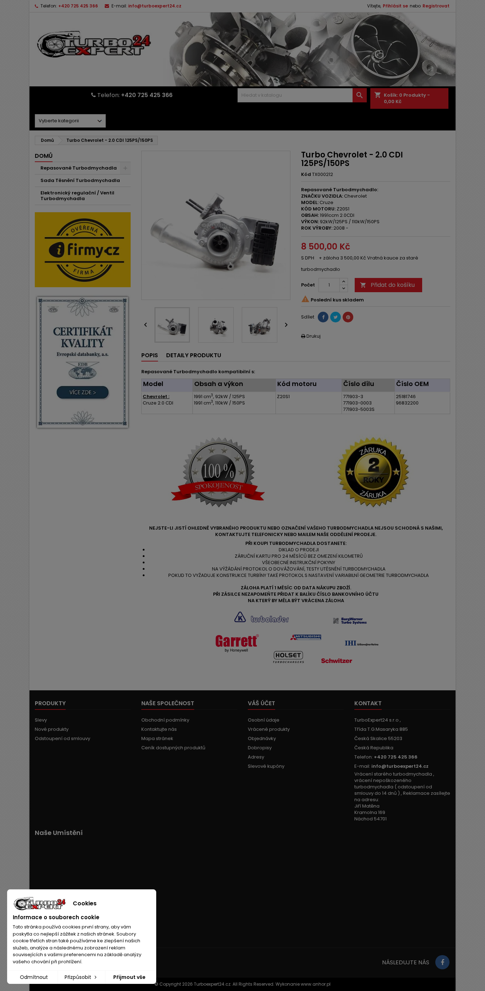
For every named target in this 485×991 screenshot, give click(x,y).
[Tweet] (335, 317)
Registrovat (436, 6)
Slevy (41, 720)
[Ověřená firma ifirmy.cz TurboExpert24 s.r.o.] (83, 249)
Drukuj (311, 336)
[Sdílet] (323, 317)
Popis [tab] (149, 355)
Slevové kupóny (266, 766)
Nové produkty (52, 729)
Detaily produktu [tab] (193, 355)
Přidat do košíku (387, 285)
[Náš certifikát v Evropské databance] (83, 362)
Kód (306, 174)
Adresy (256, 757)
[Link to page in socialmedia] (442, 962)
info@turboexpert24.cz (154, 6)
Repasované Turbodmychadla (78, 168)
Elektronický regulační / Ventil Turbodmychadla (77, 195)
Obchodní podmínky (165, 720)
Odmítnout (34, 977)
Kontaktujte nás (159, 729)
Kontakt (368, 703)
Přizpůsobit (79, 977)
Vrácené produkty (269, 729)
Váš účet (261, 703)
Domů (44, 156)
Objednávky (262, 738)
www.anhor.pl (316, 984)
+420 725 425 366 (78, 6)
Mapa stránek (157, 738)
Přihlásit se (395, 6)
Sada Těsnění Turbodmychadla (80, 180)
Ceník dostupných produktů (173, 747)
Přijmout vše (129, 977)
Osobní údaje (263, 720)
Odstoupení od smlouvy (62, 738)
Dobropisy (260, 747)
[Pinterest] (348, 317)
